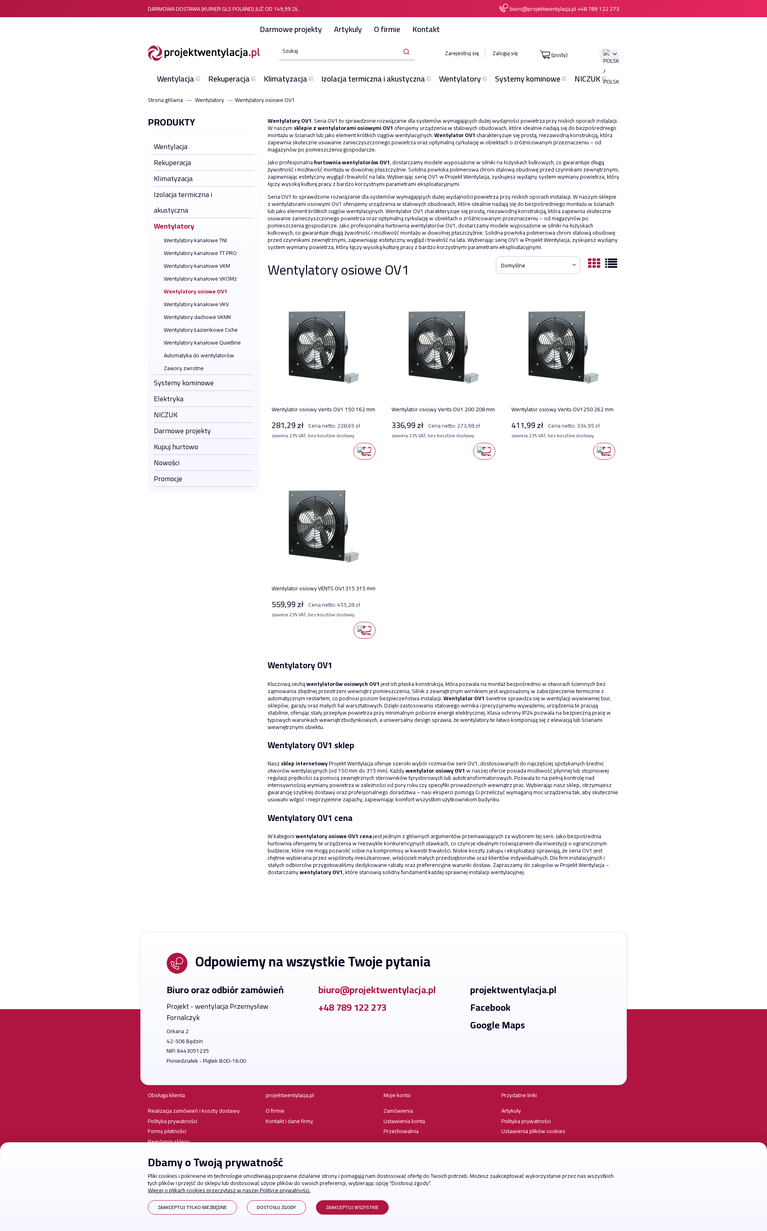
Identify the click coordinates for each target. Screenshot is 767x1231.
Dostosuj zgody (276, 1207)
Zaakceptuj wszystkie (352, 1207)
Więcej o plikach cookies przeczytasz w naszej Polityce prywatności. (229, 1190)
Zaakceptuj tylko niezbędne (192, 1207)
